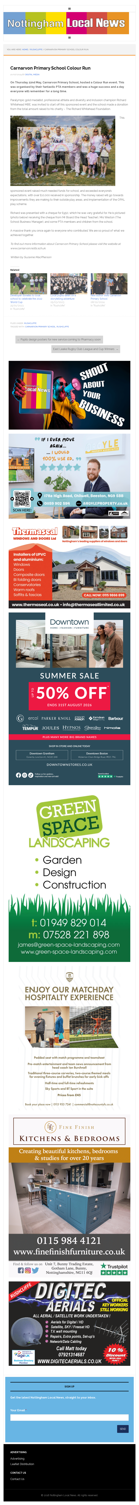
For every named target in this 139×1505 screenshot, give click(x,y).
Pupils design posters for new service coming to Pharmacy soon (59, 339)
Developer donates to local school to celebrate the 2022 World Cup (26, 299)
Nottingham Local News (69, 23)
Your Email (18, 1410)
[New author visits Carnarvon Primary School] (109, 283)
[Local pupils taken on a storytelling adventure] (69, 283)
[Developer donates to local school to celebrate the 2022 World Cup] (28, 283)
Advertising (17, 1458)
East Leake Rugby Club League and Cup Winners (85, 349)
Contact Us (17, 1479)
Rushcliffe (30, 323)
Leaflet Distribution (22, 1464)
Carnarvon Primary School (40, 326)
